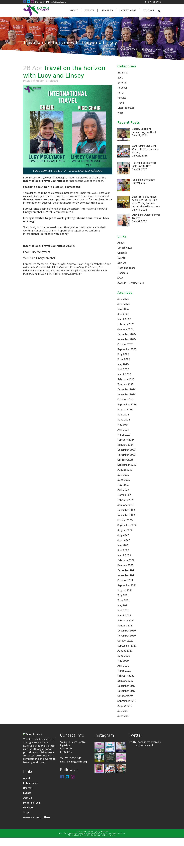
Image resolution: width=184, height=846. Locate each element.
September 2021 (126, 585)
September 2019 (126, 700)
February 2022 (125, 560)
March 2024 (124, 434)
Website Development (95, 835)
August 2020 (125, 650)
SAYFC (80, 831)
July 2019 (122, 710)
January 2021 (125, 625)
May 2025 (123, 364)
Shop (120, 277)
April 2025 (123, 369)
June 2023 (123, 479)
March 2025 (124, 374)
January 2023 (125, 505)
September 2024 (127, 404)
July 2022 (123, 535)
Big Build (122, 72)
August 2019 (124, 705)
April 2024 (123, 429)
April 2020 (123, 665)
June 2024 (123, 419)
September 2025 (127, 349)
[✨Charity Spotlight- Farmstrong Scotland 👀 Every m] (99, 768)
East (120, 77)
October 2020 (125, 640)
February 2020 (125, 675)
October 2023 (125, 459)
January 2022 (125, 565)
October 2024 (125, 399)
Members (122, 272)
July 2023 (123, 474)
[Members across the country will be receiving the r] (121, 747)
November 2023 (126, 454)
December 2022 (126, 510)
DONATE (157, 2)
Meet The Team (126, 267)
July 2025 (123, 354)
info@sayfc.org (58, 2)
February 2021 (125, 620)
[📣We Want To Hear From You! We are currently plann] (121, 768)
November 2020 (126, 635)
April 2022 (123, 550)
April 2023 (123, 489)
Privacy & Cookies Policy (77, 835)
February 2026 (125, 324)
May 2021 (122, 605)
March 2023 (124, 494)
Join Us (121, 262)
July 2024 (123, 414)
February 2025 (125, 379)
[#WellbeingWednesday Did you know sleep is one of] (110, 747)
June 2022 (123, 540)
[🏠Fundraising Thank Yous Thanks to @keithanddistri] (121, 757)
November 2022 (126, 515)
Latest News (124, 247)
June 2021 (123, 600)
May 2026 (123, 309)
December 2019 (126, 685)
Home (105, 49)
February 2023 (125, 499)
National (114, 49)
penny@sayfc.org (77, 761)
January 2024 (125, 444)
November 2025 (126, 339)
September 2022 (127, 525)
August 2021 (124, 590)
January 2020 (125, 680)
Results (121, 97)
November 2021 (126, 575)
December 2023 (126, 449)
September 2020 (127, 645)
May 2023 (123, 484)
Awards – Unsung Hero (130, 282)
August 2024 (125, 409)
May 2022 (123, 545)
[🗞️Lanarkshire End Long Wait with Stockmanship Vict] (110, 768)
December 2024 (126, 389)
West (120, 112)
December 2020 (126, 630)
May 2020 (123, 660)
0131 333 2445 (42, 2)
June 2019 (123, 716)
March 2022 (124, 555)
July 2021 (122, 595)
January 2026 (125, 329)
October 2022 (125, 520)
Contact (122, 252)
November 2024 (126, 394)
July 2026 (123, 299)
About (120, 242)
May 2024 (123, 424)
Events (121, 257)
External (122, 82)
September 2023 (127, 464)
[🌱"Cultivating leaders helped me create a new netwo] (110, 757)
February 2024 (126, 439)
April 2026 (123, 314)
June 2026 (123, 304)
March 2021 (124, 615)
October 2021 (125, 580)
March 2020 (124, 670)
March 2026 (124, 319)
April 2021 (123, 610)
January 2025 (125, 384)
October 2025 (125, 344)
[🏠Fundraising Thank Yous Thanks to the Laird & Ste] (99, 747)
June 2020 (123, 655)
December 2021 (126, 570)
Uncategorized (126, 107)
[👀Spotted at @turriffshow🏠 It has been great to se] (99, 757)
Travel (120, 102)
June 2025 (123, 359)
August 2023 (125, 469)
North (120, 92)
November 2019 (126, 690)
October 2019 (125, 695)
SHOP (148, 2)
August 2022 (125, 530)
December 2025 (126, 334)
